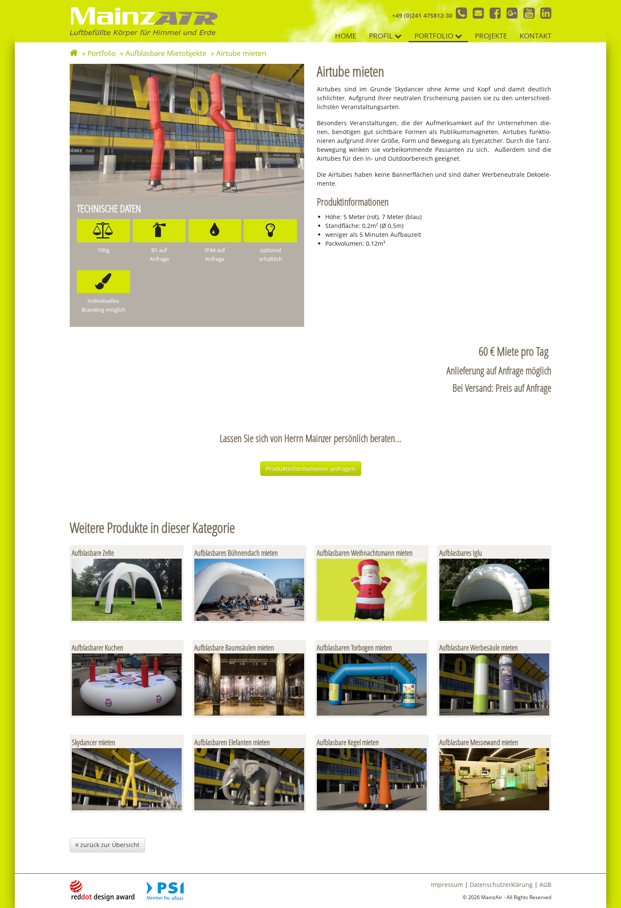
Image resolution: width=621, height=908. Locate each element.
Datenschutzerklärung (501, 885)
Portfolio (101, 53)
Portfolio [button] (434, 36)
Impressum (447, 885)
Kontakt (536, 36)
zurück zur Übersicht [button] (109, 845)
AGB (545, 885)
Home (346, 36)
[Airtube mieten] (187, 130)
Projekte (491, 36)
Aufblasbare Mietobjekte (166, 53)
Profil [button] (382, 36)
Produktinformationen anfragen (311, 468)
